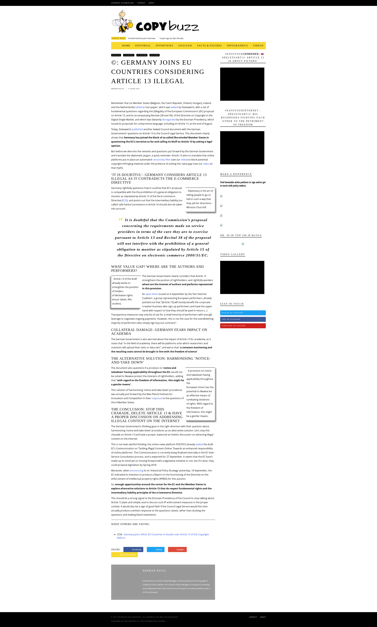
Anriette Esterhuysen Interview (141, 38)
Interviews (164, 45)
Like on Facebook (231, 319)
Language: (252, 54)
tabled (139, 107)
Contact (141, 3)
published (137, 129)
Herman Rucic (118, 89)
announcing (136, 470)
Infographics (237, 45)
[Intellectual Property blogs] (243, 243)
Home (126, 45)
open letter (152, 294)
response (157, 398)
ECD (124, 200)
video (184, 159)
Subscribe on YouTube (234, 326)
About (151, 3)
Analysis (185, 45)
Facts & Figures (209, 45)
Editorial (143, 45)
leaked (174, 107)
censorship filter (162, 159)
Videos (258, 45)
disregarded (169, 119)
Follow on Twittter (232, 313)
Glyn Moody (178, 38)
